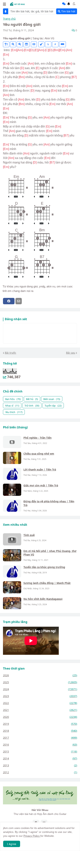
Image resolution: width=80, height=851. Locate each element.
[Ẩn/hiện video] (34, 44)
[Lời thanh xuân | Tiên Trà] (12, 474)
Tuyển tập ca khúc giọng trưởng (44, 567)
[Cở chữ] (6, 44)
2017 (40, 737)
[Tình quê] (12, 539)
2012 (40, 772)
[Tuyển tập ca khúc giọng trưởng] (12, 571)
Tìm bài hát (67, 11)
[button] (4, 4)
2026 (40, 675)
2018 (40, 730)
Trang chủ (9, 18)
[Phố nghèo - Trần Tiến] (12, 442)
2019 (40, 724)
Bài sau (70, 352)
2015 (40, 751)
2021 (40, 710)
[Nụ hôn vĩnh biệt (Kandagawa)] (12, 603)
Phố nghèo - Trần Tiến (37, 437)
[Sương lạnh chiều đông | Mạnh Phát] (12, 587)
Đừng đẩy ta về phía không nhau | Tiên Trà (48, 503)
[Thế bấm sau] (23, 196)
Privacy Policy (31, 835)
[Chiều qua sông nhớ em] (12, 458)
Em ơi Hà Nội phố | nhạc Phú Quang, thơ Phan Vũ (49, 552)
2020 (40, 717)
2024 (40, 689)
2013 (40, 765)
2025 (40, 682)
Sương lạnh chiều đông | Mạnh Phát (47, 583)
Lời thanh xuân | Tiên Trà (39, 469)
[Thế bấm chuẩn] (16, 196)
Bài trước (10, 352)
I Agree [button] (11, 844)
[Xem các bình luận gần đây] (63, 3)
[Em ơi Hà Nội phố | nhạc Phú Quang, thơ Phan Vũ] (12, 555)
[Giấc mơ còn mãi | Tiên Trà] (12, 490)
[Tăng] (20, 44)
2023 (40, 696)
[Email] (18, 301)
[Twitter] (26, 301)
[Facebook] (9, 301)
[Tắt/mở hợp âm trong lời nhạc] (41, 44)
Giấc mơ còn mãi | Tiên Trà (40, 485)
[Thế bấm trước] (9, 196)
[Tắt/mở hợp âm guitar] (62, 44)
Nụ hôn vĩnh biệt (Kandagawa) (43, 599)
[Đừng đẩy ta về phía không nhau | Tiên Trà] (12, 506)
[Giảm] (13, 44)
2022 (40, 703)
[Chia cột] (26, 44)
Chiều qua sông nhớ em (38, 453)
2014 (40, 758)
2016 (40, 744)
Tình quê (29, 535)
